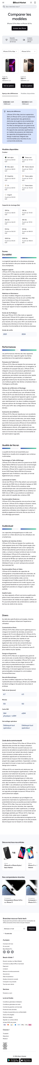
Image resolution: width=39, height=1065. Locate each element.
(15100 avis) (25, 104)
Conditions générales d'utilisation (12, 1002)
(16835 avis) (7, 104)
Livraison (5, 969)
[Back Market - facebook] (8, 951)
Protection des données (10, 1009)
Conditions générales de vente (11, 1004)
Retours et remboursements (11, 971)
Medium (5, 1038)
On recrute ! (6, 946)
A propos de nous (8, 944)
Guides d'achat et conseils (10, 979)
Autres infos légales (8, 1014)
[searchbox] (21, 6)
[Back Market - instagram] (4, 951)
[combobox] (10, 51)
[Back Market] (19, 2)
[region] (19, 858)
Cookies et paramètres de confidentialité (14, 1012)
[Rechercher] (4, 6)
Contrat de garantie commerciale (12, 1007)
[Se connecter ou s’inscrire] (31, 2)
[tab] (10, 93)
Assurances (6, 974)
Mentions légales (8, 1017)
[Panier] (35, 2)
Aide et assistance (8, 976)
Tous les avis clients (8, 984)
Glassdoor (6, 1036)
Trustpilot (5, 1033)
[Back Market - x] (12, 951)
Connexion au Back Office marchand (13, 964)
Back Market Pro (7, 949)
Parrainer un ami (7, 993)
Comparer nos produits (9, 981)
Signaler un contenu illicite (10, 1020)
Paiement (5, 966)
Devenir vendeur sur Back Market (12, 961)
